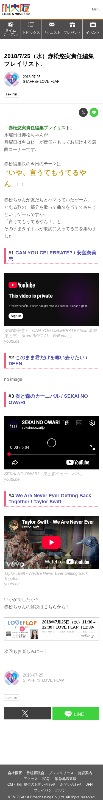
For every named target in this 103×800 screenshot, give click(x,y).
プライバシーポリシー (51, 790)
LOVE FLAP (50, 81)
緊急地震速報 (65, 779)
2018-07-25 (31, 77)
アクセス (31, 779)
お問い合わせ (71, 784)
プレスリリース (61, 773)
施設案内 (85, 773)
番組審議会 (35, 773)
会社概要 (15, 773)
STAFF (28, 81)
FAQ (46, 779)
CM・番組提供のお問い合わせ (31, 784)
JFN (89, 784)
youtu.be (12, 341)
